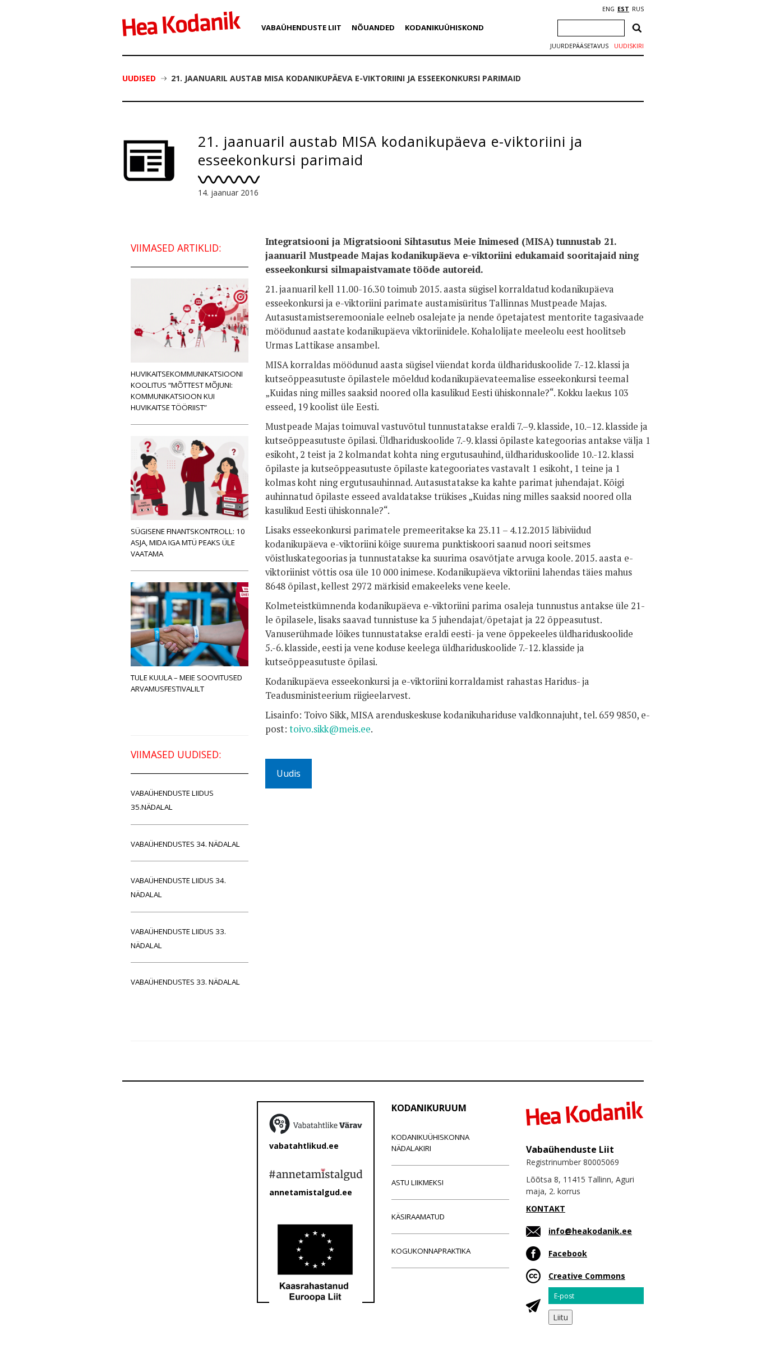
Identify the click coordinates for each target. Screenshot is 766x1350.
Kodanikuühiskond (444, 27)
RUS (638, 9)
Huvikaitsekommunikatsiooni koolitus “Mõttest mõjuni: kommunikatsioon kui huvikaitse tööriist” (187, 390)
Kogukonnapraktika (430, 1251)
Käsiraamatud (418, 1217)
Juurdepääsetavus (579, 46)
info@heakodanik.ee (590, 1231)
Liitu (560, 1317)
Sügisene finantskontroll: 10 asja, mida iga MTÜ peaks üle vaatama (188, 542)
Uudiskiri (629, 46)
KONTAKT (545, 1208)
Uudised (139, 78)
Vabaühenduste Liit (301, 27)
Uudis (288, 773)
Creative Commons (586, 1275)
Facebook (567, 1253)
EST (623, 9)
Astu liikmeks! (417, 1182)
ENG (608, 9)
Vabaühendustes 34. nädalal (185, 844)
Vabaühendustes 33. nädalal (185, 982)
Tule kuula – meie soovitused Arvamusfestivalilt (186, 683)
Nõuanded (373, 27)
